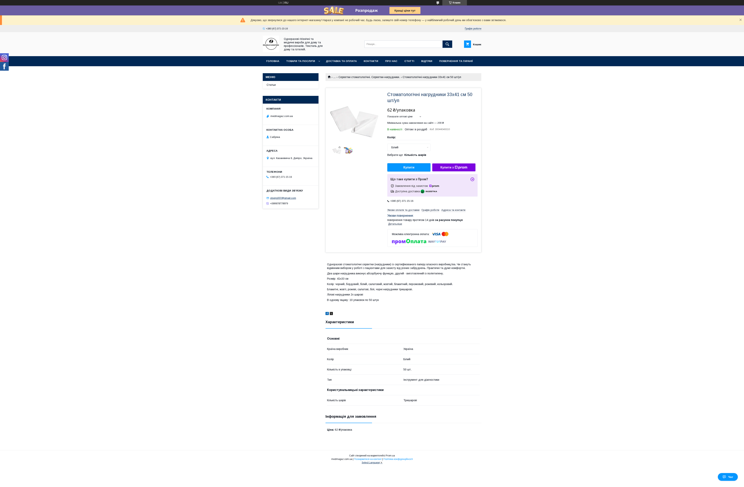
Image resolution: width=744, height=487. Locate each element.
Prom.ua (390, 455)
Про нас (391, 61)
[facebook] (327, 314)
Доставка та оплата (341, 61)
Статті (409, 61)
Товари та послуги (300, 61)
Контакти (371, 61)
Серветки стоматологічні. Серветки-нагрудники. (369, 77)
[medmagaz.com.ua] (271, 51)
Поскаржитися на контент (368, 459)
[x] (331, 314)
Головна (272, 61)
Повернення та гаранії (456, 61)
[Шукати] (447, 44)
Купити (408, 167)
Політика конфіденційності (398, 459)
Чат (730, 476)
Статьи (271, 84)
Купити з (447, 167)
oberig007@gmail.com (283, 198)
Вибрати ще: (406, 154)
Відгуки (426, 61)
